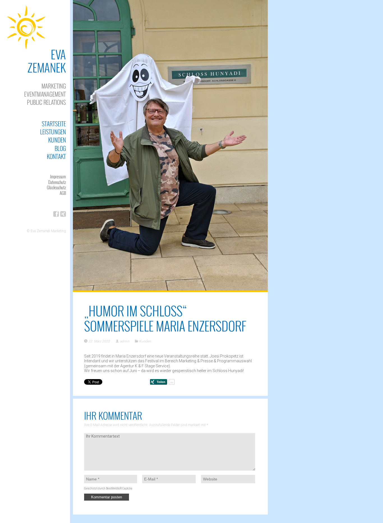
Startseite (54, 123)
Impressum (58, 176)
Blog (60, 148)
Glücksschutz (56, 187)
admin (124, 341)
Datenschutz (57, 182)
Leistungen (53, 131)
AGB (63, 193)
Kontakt (56, 156)
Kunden (57, 140)
